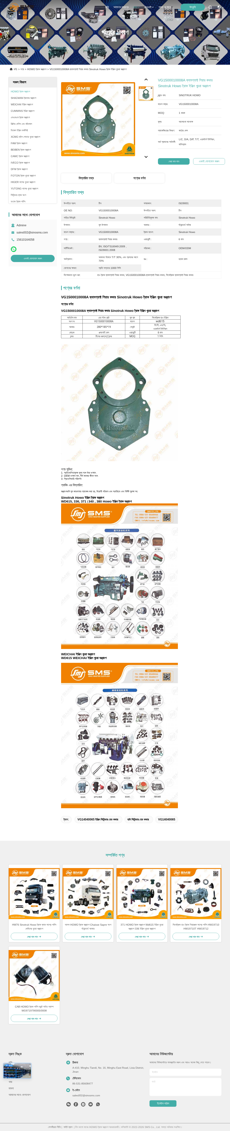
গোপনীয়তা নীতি (54, 1127)
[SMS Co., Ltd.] (22, 7)
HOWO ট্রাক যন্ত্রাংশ (36, 69)
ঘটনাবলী (147, 7)
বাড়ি (107, 7)
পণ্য (135, 7)
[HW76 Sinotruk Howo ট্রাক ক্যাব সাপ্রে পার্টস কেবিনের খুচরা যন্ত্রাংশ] (34, 893)
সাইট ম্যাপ (68, 1127)
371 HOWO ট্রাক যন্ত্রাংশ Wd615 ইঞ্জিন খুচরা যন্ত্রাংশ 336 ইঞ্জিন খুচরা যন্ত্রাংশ (142, 926)
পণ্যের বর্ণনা (139, 178)
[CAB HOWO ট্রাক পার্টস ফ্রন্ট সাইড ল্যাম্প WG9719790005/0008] (34, 975)
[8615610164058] (97, 1105)
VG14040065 (166, 819)
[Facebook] (75, 1105)
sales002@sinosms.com (32, 232)
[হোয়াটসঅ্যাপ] (13, 249)
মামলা (11, 1088)
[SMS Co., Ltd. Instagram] (83, 1105)
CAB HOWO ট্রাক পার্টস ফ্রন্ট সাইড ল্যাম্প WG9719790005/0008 (34, 1008)
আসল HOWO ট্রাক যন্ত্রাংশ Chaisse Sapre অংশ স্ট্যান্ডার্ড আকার (88, 926)
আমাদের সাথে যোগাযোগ (167, 7)
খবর (10, 1081)
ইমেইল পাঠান (163, 1103)
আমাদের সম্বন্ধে (121, 7)
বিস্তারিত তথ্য (86, 178)
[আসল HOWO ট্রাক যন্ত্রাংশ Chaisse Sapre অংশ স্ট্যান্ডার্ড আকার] (88, 893)
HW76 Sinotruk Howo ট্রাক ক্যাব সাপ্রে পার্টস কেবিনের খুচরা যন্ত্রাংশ (34, 926)
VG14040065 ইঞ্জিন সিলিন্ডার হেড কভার (97, 819)
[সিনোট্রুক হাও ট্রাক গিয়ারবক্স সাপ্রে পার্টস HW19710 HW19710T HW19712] (195, 893)
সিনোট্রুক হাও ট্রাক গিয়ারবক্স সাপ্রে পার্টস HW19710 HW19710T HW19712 (196, 926)
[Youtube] (90, 1105)
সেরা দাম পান (174, 161)
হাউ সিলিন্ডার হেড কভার (138, 819)
